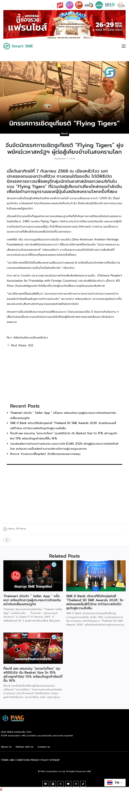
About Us (6, 747)
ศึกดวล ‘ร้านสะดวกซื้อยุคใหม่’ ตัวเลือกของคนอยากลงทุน (45, 454)
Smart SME (22, 46)
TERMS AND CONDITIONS (15, 760)
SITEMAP (55, 760)
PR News (21, 528)
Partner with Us (24, 747)
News (64, 134)
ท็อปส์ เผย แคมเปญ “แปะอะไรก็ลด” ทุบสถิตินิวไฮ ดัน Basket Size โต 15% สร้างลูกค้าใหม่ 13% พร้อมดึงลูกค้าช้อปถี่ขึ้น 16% (32, 674)
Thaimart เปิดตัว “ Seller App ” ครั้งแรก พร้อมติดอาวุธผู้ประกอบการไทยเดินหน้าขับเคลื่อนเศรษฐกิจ (32, 600)
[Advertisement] (64, 374)
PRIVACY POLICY (39, 760)
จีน (7, 540)
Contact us (43, 747)
